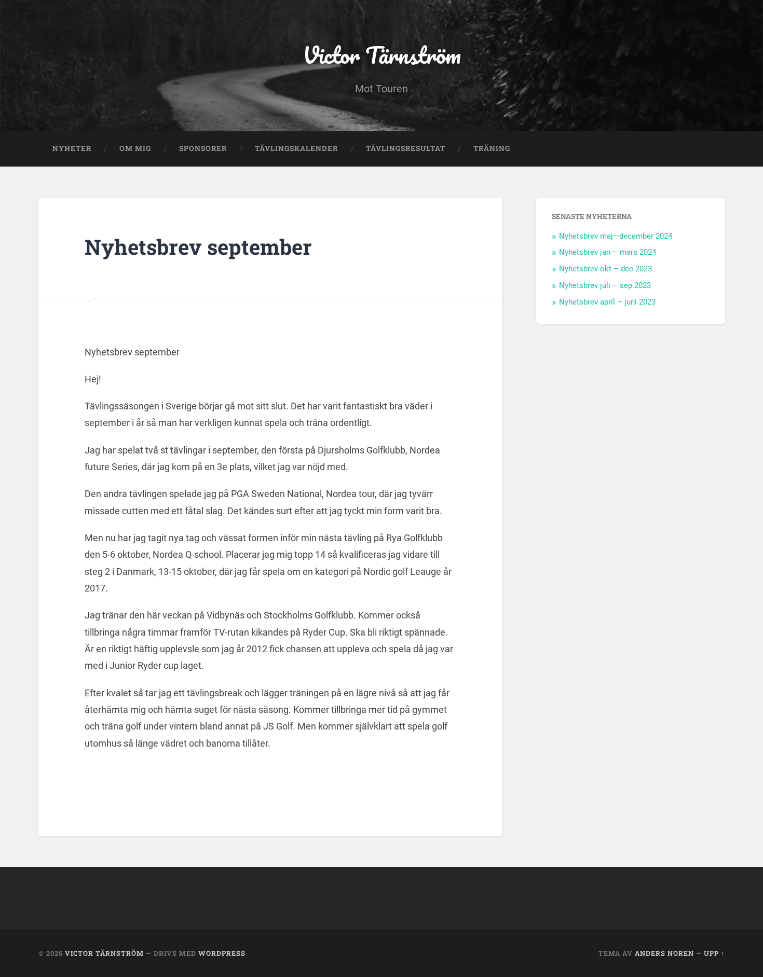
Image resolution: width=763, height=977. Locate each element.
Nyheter (71, 148)
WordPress (222, 953)
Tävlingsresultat (405, 148)
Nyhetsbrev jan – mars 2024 (607, 252)
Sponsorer (203, 148)
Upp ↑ (714, 953)
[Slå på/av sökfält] (707, 149)
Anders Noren (664, 953)
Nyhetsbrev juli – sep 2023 (605, 285)
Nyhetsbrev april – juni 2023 (607, 302)
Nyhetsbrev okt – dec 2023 (605, 268)
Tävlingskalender (296, 148)
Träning (491, 148)
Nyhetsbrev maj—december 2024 (615, 236)
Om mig (135, 148)
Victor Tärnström (382, 54)
